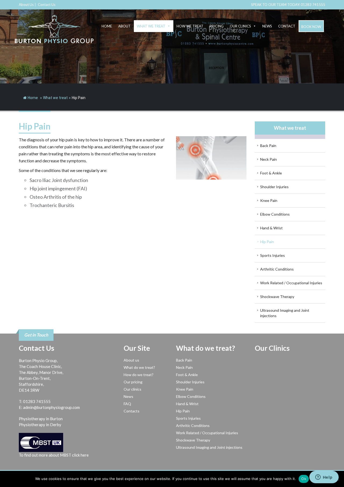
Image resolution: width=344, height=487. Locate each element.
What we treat (151, 26)
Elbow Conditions (275, 214)
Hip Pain (267, 241)
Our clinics (240, 26)
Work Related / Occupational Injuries (291, 283)
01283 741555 (313, 4)
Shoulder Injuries (274, 186)
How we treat (190, 26)
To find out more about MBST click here (54, 455)
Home (107, 26)
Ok (303, 479)
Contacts (131, 411)
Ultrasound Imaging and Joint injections (284, 313)
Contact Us (46, 4)
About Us (26, 4)
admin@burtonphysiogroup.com (51, 407)
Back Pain (268, 145)
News (267, 26)
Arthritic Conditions (277, 269)
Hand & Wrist (271, 228)
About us (131, 360)
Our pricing (133, 382)
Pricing (217, 26)
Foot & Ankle (271, 173)
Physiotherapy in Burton (41, 418)
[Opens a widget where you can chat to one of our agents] (324, 477)
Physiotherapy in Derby (40, 424)
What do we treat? (139, 367)
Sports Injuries (272, 255)
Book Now (311, 26)
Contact (286, 26)
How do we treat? (138, 374)
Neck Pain (268, 159)
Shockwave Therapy (277, 296)
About (124, 26)
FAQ (127, 403)
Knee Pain (268, 200)
